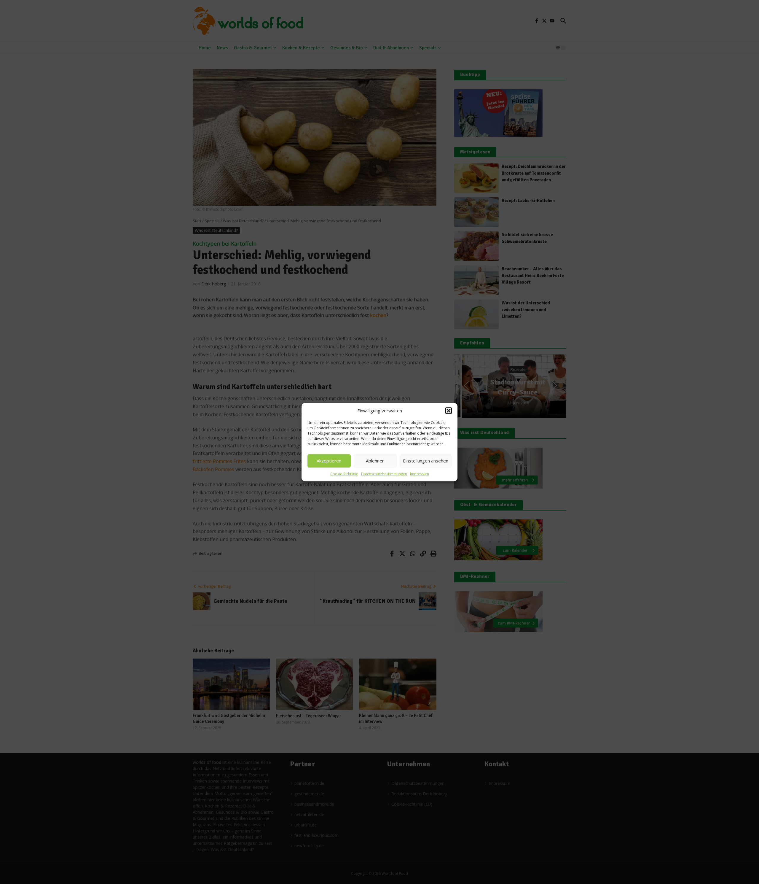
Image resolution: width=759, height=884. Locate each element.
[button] (449, 411)
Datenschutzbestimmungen (384, 473)
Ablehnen (375, 461)
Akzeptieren (329, 461)
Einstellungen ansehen (425, 461)
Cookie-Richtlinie (344, 473)
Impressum (419, 473)
